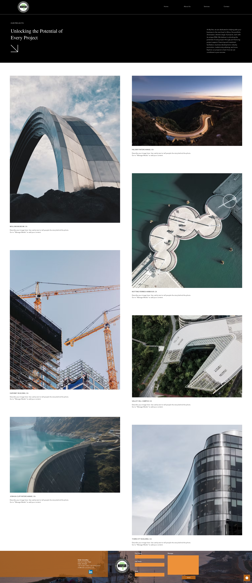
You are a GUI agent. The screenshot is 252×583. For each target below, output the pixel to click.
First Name (138, 553)
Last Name (138, 561)
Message (170, 553)
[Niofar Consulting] (91, 572)
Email (136, 571)
